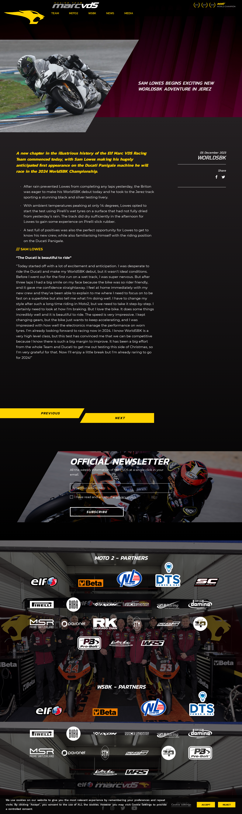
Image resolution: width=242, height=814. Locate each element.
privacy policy (126, 497)
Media (128, 13)
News (110, 13)
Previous (50, 413)
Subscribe (96, 511)
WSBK (92, 13)
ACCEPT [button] (206, 804)
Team (55, 13)
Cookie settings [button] (181, 804)
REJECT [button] (227, 804)
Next (120, 417)
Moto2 (73, 13)
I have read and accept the (105, 497)
